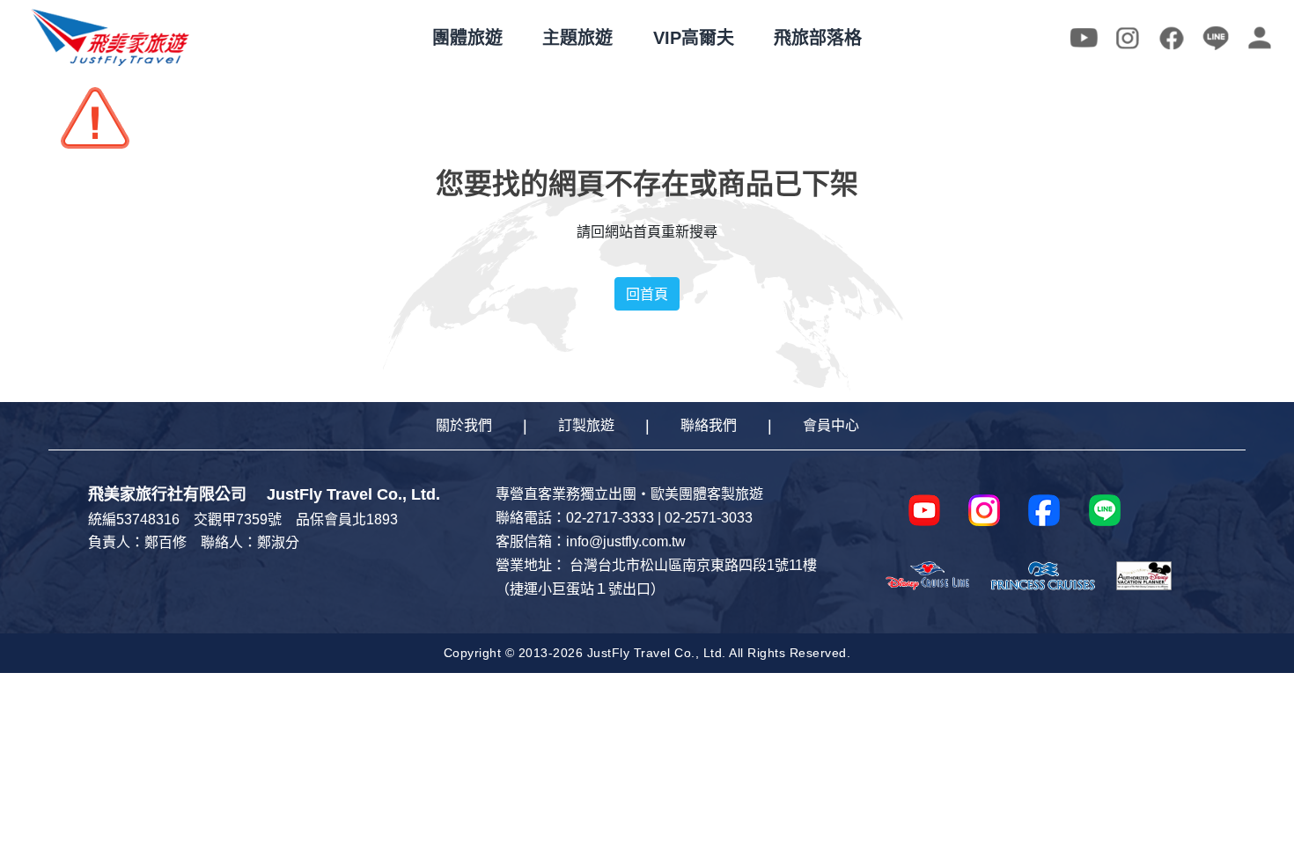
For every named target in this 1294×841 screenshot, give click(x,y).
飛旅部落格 (818, 38)
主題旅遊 (577, 38)
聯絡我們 (708, 425)
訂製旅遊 (586, 425)
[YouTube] (938, 510)
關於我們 (464, 425)
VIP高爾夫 (693, 38)
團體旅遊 (467, 38)
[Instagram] (998, 510)
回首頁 (647, 293)
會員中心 (831, 425)
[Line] (1119, 510)
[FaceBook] (1058, 510)
